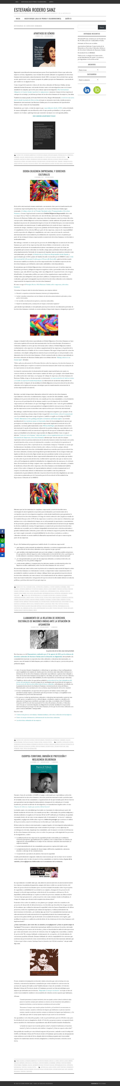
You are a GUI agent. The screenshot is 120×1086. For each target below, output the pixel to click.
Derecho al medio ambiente (50, 589)
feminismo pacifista (67, 161)
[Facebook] (2, 531)
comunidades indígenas (20, 597)
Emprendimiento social (53, 591)
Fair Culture (30, 593)
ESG (40, 602)
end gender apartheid (31, 161)
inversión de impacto (39, 604)
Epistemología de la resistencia (65, 155)
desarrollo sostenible (45, 600)
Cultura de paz (20, 155)
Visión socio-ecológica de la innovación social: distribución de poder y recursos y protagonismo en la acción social (91, 57)
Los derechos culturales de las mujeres (28, 720)
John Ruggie (48, 604)
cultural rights (48, 597)
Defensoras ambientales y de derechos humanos (35, 155)
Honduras (70, 1069)
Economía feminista (34, 591)
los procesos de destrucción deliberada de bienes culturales (35, 684)
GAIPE (66, 1069)
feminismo (60, 161)
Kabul (67, 746)
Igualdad (22, 157)
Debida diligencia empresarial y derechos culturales (44, 172)
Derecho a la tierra (54, 1061)
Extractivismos (22, 593)
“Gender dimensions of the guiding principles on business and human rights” (38, 418)
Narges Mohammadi (68, 164)
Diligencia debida (55, 600)
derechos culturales (53, 159)
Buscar (102, 27)
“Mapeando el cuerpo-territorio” (49, 990)
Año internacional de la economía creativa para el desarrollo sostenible (49, 595)
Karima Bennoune (45, 164)
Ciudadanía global (30, 587)
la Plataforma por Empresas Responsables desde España (50, 254)
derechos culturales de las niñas (26, 746)
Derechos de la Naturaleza (31, 1063)
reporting (54, 606)
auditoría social (44, 1067)
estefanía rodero (41, 161)
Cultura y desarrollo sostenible (58, 587)
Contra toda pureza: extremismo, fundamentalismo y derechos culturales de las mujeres (43, 715)
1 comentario (54, 627)
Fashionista (94, 1083)
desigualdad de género (19, 161)
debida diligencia (56, 597)
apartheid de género (25, 159)
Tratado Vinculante (58, 608)
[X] (2, 536)
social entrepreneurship (39, 608)
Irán (40, 164)
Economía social (44, 591)
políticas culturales (63, 604)
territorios (29, 1071)
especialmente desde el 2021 (53, 108)
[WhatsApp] (2, 540)
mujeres (52, 164)
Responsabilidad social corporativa (51, 593)
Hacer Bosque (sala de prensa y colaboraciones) (33, 2)
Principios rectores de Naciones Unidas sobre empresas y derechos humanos (33, 606)
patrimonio (17, 748)
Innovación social (29, 157)
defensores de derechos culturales (40, 744)
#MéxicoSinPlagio (48, 426)
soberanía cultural (28, 608)
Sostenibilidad (64, 593)
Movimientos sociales (38, 1065)
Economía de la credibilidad (86, 53)
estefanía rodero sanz (51, 161)
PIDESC (53, 604)
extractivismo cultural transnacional (61, 414)
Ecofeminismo (52, 1063)
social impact (49, 608)
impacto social (30, 604)
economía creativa (18, 602)
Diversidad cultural (24, 591)
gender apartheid (18, 164)
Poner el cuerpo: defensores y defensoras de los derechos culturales (38, 717)
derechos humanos (63, 159)
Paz (44, 157)
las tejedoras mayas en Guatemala (34, 421)
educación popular (39, 1069)
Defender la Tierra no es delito (87, 43)
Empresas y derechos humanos (31, 602)
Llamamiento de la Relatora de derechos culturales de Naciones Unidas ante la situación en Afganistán (44, 621)
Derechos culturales (62, 589)
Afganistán (16, 159)
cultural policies (38, 597)
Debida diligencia (20, 1061)
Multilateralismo (38, 157)
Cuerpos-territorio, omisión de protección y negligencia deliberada (44, 757)
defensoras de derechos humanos (39, 159)
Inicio (17, 2)
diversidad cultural (65, 600)
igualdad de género (33, 164)
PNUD (56, 604)
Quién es (51, 2)
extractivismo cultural (67, 602)
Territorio (24, 1067)
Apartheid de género (44, 33)
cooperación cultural (67, 742)
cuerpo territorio (61, 1067)
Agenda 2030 (27, 595)
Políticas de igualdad (50, 157)
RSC (22, 608)
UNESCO (35, 610)
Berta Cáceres (52, 1067)
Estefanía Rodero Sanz (34, 9)
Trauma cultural (38, 742)
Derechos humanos (52, 155)
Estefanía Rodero (49, 36)
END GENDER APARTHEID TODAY (44, 116)
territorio (23, 1071)
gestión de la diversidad (20, 604)
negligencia (17, 1071)
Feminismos (16, 157)
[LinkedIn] (2, 545)
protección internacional (30, 748)
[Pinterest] (2, 550)
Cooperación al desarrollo (43, 587)
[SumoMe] (2, 554)
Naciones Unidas (59, 164)
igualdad (25, 164)
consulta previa (30, 597)
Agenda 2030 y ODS (21, 587)
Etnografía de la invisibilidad (52, 740)
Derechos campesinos (19, 1063)
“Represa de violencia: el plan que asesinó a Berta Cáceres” (31, 807)
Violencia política (61, 157)
